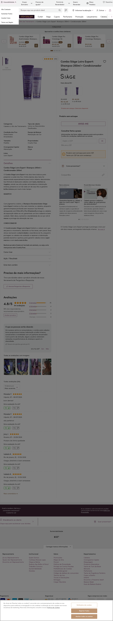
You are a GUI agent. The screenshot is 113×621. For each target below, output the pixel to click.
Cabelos (104, 17)
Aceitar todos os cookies (84, 616)
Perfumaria (67, 17)
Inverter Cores (5, 18)
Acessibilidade (9, 2)
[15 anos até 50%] (27, 17)
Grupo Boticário (24, 3)
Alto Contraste (5, 9)
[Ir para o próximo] (111, 16)
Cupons (57, 17)
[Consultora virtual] (66, 10)
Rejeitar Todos (84, 611)
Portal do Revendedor (59, 3)
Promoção (79, 17)
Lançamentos (92, 17)
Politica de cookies (53, 608)
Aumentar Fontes (6, 14)
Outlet (40, 17)
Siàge (48, 17)
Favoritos (109, 2)
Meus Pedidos (92, 3)
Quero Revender (76, 3)
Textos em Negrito (7, 22)
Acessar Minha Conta (101, 10)
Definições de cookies (84, 605)
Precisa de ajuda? (39, 3)
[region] (56, 610)
